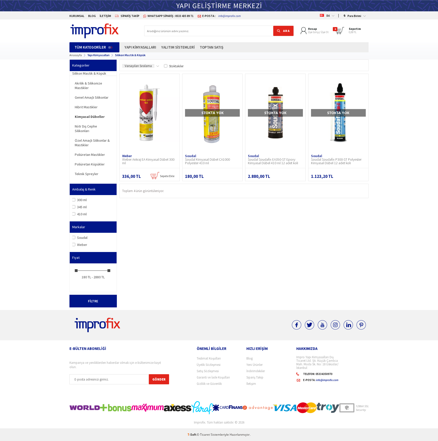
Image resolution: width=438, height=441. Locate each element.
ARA (286, 31)
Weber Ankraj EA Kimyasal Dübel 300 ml (148, 161)
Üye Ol (324, 32)
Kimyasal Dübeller (90, 116)
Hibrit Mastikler (86, 107)
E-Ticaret (203, 434)
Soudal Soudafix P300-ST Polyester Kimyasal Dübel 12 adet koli (336, 161)
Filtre (93, 301)
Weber (82, 244)
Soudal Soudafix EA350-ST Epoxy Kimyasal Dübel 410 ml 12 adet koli (273, 161)
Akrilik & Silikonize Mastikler (88, 85)
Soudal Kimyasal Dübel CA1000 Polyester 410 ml (207, 161)
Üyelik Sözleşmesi (209, 365)
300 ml (82, 200)
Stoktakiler (176, 66)
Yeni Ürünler (254, 365)
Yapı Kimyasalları (140, 47)
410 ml (82, 214)
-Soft (192, 434)
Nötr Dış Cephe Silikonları (86, 128)
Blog (92, 16)
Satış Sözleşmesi (208, 371)
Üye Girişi (313, 32)
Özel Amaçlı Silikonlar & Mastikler (92, 142)
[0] (340, 33)
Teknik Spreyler (86, 174)
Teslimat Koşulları (209, 358)
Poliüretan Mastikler (90, 154)
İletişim (105, 16)
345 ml (82, 207)
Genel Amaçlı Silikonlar (91, 97)
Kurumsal (76, 16)
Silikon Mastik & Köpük (89, 73)
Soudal (82, 237)
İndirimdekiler (255, 371)
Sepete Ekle (166, 176)
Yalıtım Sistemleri (178, 47)
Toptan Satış (211, 47)
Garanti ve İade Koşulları (213, 377)
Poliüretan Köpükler (90, 164)
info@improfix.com (229, 16)
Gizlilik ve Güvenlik (209, 384)
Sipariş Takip (130, 16)
